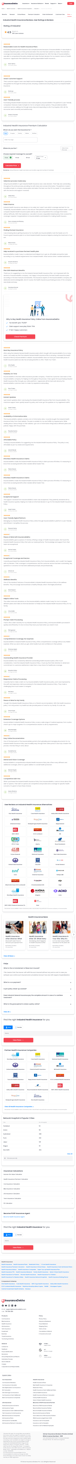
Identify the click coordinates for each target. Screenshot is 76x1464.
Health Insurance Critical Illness (36, 1267)
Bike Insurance (6, 1321)
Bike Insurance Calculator (12, 1189)
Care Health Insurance (23, 1284)
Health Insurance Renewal (24, 1272)
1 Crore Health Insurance (48, 1264)
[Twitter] (15, 1305)
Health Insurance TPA (7, 1272)
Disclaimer (5, 1354)
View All (6, 1012)
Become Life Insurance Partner (41, 1413)
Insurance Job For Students (40, 1423)
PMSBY (46, 1286)
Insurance (25, 3)
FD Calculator (8, 1203)
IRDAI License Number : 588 (53, 1436)
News (59, 3)
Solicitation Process (7, 1359)
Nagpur (5, 1146)
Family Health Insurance (40, 1272)
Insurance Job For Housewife (41, 1420)
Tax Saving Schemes (8, 1339)
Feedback (4, 1349)
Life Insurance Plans (7, 1418)
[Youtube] (6, 1305)
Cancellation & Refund (45, 1331)
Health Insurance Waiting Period (58, 1277)
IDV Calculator (6, 1390)
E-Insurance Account (45, 1334)
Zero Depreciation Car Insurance (11, 1387)
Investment (5, 1331)
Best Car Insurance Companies (11, 1397)
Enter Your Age (9, 140)
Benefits (4, 14)
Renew (47, 3)
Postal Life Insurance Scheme (10, 1405)
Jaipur (5, 1142)
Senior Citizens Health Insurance (42, 1400)
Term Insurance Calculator (12, 1198)
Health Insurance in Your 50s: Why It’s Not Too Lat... (60, 937)
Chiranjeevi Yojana (55, 1286)
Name (7, 1033)
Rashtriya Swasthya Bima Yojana (33, 1286)
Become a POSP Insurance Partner (42, 1405)
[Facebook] (3, 1305)
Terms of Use (42, 1329)
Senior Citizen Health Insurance (59, 1272)
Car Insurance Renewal (8, 1382)
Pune (4, 1138)
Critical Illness (21, 14)
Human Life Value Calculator (13, 1174)
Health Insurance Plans (20, 1264)
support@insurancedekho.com (16, 1309)
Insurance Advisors (36, 3)
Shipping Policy (43, 1326)
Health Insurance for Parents (10, 1274)
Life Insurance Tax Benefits (9, 1420)
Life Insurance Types (8, 1408)
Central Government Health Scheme (12, 1289)
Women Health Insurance (28, 1274)
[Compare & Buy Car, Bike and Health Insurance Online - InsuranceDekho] (10, 4)
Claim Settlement (47, 14)
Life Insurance (5, 1326)
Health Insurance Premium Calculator (16, 1179)
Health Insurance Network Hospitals (36, 1277)
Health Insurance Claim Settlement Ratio (59, 1267)
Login (70, 3)
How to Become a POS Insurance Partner (44, 1415)
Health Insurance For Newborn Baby (12, 1277)
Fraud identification (7, 1351)
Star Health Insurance (8, 1284)
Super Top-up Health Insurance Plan (49, 1269)
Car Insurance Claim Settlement (11, 1395)
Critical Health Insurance (40, 1392)
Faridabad (6, 1126)
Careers (4, 1364)
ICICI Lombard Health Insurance (11, 1286)
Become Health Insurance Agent (14, 1217)
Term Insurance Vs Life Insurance (11, 1413)
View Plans (17, 1040)
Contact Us (5, 1346)
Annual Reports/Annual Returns (10, 1356)
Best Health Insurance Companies (42, 1385)
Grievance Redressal (45, 1321)
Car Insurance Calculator (12, 1184)
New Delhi (6, 1150)
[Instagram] (9, 1305)
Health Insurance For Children (47, 1274)
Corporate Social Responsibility (10, 1366)
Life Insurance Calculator (12, 1194)
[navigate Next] (73, 934)
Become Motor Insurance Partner (42, 1408)
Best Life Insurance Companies (11, 1415)
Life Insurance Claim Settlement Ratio (12, 1410)
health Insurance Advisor (9, 1269)
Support (52, 3)
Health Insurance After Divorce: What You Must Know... (14, 937)
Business (4, 1334)
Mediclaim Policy (34, 1264)
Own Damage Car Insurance (10, 1392)
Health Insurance (6, 1264)
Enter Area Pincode (65, 149)
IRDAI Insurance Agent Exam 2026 (42, 1418)
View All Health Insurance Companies (18, 1107)
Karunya (27, 1289)
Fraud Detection (43, 1324)
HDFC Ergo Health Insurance (40, 1284)
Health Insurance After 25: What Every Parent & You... (37, 937)
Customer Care (60, 14)
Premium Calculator (34, 14)
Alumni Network (6, 1361)
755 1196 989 (9, 1311)
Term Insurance (6, 1329)
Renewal (12, 14)
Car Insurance (6, 1319)
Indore (5, 1130)
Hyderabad (6, 1134)
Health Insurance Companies (27, 1269)
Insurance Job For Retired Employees (43, 1425)
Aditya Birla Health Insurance (59, 1284)
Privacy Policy (43, 1319)
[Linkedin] (12, 1305)
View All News (9, 956)
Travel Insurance (6, 1336)
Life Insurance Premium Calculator (12, 1423)
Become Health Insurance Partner (42, 1410)
